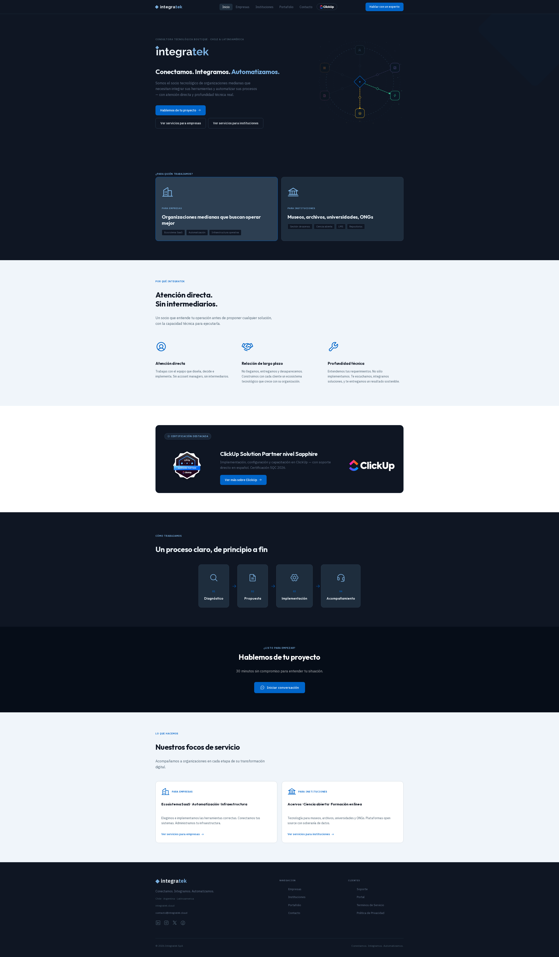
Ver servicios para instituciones (235, 123)
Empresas (242, 7)
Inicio (226, 7)
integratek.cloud (164, 905)
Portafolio (286, 7)
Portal (360, 897)
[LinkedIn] (158, 923)
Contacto (306, 7)
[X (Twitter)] (174, 923)
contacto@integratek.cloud (171, 912)
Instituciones (264, 7)
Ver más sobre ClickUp (241, 480)
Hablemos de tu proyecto (178, 110)
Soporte (362, 889)
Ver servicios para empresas (180, 123)
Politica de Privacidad (370, 913)
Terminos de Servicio (370, 905)
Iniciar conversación (283, 687)
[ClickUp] (327, 6)
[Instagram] (166, 923)
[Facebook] (183, 923)
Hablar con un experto (384, 7)
